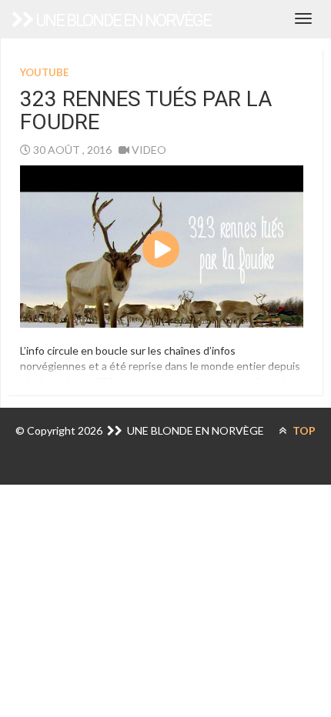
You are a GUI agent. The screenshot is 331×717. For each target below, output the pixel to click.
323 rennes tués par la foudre (146, 110)
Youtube (44, 72)
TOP (303, 430)
